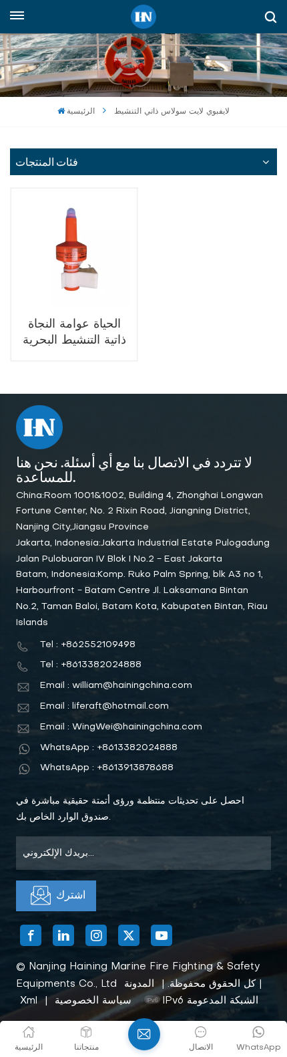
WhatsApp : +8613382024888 (109, 747)
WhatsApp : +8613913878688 (107, 768)
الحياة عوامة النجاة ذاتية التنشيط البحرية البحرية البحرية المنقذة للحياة (74, 332)
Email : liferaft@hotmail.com (104, 706)
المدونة (139, 984)
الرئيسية (81, 112)
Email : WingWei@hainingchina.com (121, 727)
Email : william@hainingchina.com (116, 685)
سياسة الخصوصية (93, 1001)
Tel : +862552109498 (87, 644)
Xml (28, 1001)
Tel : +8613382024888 (90, 665)
